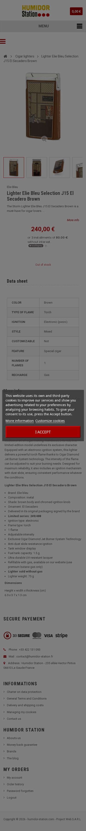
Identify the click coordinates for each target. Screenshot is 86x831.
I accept (43, 432)
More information (20, 420)
